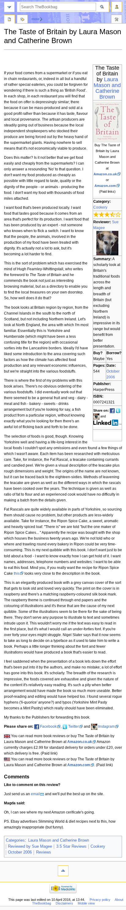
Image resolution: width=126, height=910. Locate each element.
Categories (15, 840)
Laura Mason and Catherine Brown (107, 88)
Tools (116, 20)
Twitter (73, 726)
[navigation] (9, 7)
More (35, 19)
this (17, 573)
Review (9, 20)
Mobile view (86, 903)
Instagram (106, 726)
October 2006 (20, 852)
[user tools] (116, 7)
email (35, 794)
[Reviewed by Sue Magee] (107, 243)
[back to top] (63, 870)
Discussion (22, 20)
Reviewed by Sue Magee (30, 846)
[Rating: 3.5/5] (107, 215)
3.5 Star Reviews (71, 846)
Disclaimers (64, 903)
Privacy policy (100, 899)
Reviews (43, 852)
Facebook (48, 726)
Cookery (100, 207)
